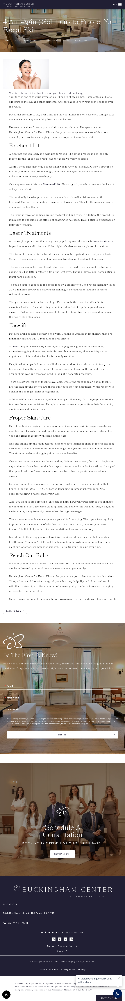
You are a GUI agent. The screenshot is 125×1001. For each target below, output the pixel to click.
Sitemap (82, 969)
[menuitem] (53, 939)
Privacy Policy (68, 969)
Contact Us (61, 853)
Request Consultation (60, 946)
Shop (60, 950)
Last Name (13, 709)
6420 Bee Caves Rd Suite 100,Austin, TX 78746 (28, 913)
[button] (6, 994)
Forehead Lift (51, 184)
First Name (13, 698)
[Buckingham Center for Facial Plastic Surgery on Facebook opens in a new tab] (59, 939)
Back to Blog (13, 610)
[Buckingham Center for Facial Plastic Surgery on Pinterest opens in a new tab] (71, 939)
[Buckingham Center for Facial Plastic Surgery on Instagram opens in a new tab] (53, 939)
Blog (16, 41)
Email (10, 686)
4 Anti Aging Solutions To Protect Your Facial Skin (55, 41)
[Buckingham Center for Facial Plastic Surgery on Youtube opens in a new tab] (65, 939)
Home (6, 41)
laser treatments (103, 241)
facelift (16, 347)
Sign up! (62, 734)
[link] (15, 923)
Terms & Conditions (48, 969)
